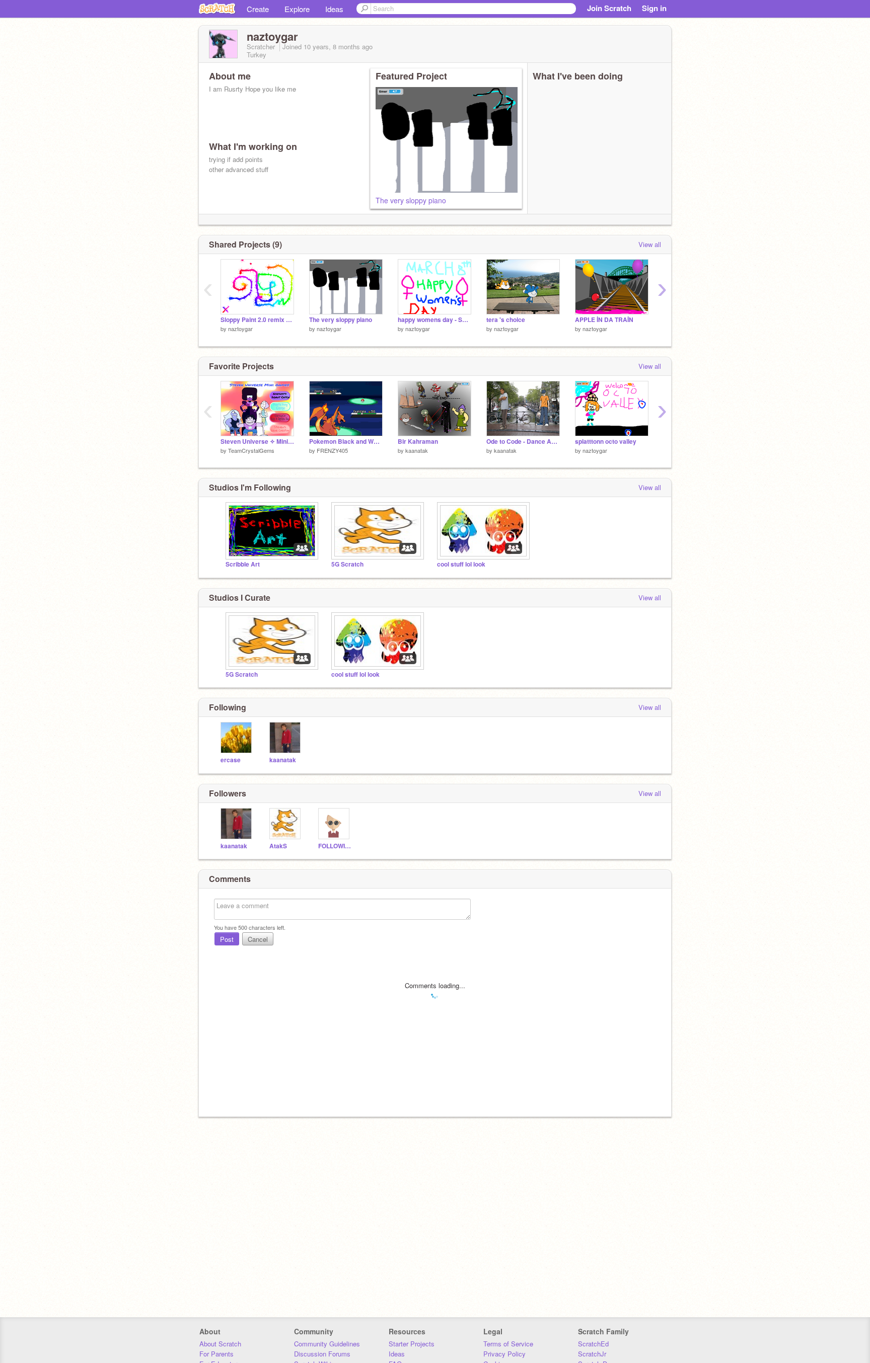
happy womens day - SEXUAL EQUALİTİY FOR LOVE (434, 319)
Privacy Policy (504, 1353)
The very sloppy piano (411, 200)
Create (258, 9)
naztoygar (240, 329)
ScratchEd (593, 1343)
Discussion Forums (322, 1353)
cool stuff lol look (461, 564)
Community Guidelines (327, 1343)
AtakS (278, 846)
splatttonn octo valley (605, 441)
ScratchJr (592, 1353)
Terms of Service (508, 1343)
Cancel (258, 939)
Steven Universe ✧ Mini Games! (257, 441)
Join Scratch (609, 8)
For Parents (216, 1353)
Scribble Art (243, 564)
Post (227, 939)
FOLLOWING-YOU (335, 846)
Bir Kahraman (418, 441)
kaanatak (416, 450)
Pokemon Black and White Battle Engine (346, 441)
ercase (231, 760)
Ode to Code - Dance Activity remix (523, 441)
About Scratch (220, 1343)
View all (649, 244)
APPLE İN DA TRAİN (604, 319)
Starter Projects (411, 1343)
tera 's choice (505, 319)
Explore (297, 9)
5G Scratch (347, 564)
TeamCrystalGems (251, 450)
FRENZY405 (332, 450)
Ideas (334, 9)
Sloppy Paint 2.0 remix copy (257, 319)
